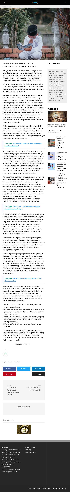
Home (30, 488)
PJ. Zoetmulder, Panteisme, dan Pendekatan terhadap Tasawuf (13, 390)
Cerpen (38, 488)
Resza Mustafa (52, 130)
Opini (49, 488)
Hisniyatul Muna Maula (61, 183)
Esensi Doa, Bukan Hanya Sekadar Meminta (33, 387)
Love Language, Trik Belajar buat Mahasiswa (61, 164)
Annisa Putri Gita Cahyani (60, 143)
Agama (5, 362)
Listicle (44, 488)
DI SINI (57, 100)
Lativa (59, 168)
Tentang (28, 450)
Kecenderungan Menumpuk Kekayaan (61, 138)
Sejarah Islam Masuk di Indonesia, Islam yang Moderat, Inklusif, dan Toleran (57, 126)
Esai (16, 66)
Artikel (60, 130)
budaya (11, 362)
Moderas (17, 362)
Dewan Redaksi (30, 452)
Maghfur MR (61, 156)
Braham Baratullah (8, 66)
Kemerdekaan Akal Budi (62, 153)
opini (59, 157)
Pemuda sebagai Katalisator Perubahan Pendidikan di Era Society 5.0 (62, 177)
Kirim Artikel (54, 488)
